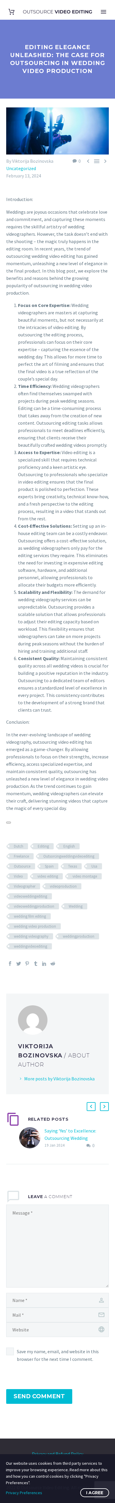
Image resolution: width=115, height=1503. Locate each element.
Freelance (21, 856)
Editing (43, 846)
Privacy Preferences (24, 1492)
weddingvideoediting (30, 946)
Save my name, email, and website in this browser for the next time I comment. (58, 1355)
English (69, 846)
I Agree (94, 1492)
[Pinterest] (27, 963)
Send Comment (39, 1396)
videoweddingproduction (34, 906)
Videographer (24, 886)
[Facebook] (10, 963)
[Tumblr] (35, 963)
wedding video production (35, 926)
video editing (47, 876)
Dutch (18, 846)
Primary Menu (103, 11)
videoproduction (63, 886)
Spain (49, 866)
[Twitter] (18, 963)
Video (18, 876)
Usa (94, 866)
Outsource (22, 866)
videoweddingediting (30, 896)
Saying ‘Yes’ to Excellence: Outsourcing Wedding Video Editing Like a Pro (70, 1138)
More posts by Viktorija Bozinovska (59, 1079)
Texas (72, 866)
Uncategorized (21, 168)
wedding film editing (30, 916)
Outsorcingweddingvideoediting (68, 856)
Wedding (76, 906)
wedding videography (31, 936)
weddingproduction (78, 936)
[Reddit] (52, 963)
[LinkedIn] (44, 963)
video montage (85, 876)
